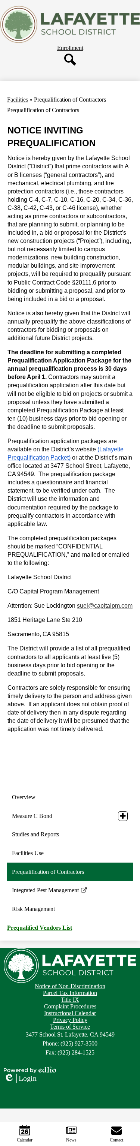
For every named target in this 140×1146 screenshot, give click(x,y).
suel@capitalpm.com (105, 605)
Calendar (24, 1140)
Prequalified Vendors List (39, 927)
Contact (116, 1140)
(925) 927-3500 (78, 1043)
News (71, 1140)
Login (20, 1078)
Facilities (17, 99)
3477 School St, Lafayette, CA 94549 (70, 1034)
